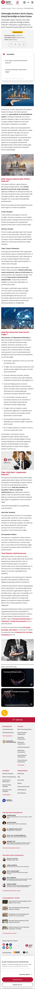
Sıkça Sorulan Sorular (24, 786)
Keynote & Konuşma (7, 773)
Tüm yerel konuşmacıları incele (11, 848)
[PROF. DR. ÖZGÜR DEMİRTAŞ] (4, 837)
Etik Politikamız (22, 793)
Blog (14, 8)
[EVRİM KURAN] (4, 818)
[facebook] (11, 44)
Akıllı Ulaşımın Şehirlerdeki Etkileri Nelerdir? (16, 62)
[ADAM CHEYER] (4, 886)
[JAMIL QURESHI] (4, 867)
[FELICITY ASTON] (4, 860)
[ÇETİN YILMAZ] (4, 824)
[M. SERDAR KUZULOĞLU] (4, 831)
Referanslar (21, 780)
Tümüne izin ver (17, 979)
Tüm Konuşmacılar (7, 735)
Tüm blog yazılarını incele (9, 933)
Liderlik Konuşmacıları (24, 747)
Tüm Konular (21, 765)
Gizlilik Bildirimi (22, 789)
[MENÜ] (32, 2)
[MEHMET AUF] (4, 844)
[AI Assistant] (17, 2)
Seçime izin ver (17, 984)
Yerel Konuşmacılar (7, 729)
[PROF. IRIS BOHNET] (4, 873)
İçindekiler (10, 54)
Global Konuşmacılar (8, 732)
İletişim (20, 783)
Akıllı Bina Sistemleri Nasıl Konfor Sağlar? (16, 71)
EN (28, 2)
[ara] (24, 2)
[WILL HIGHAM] (4, 880)
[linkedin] (20, 44)
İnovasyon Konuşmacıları (21, 619)
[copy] (24, 44)
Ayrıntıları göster (24, 974)
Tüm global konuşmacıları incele (11, 890)
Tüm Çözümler (6, 794)
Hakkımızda (21, 773)
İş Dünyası (20, 8)
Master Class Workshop (9, 776)
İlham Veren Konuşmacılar (25, 729)
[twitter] (15, 44)
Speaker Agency (6, 8)
